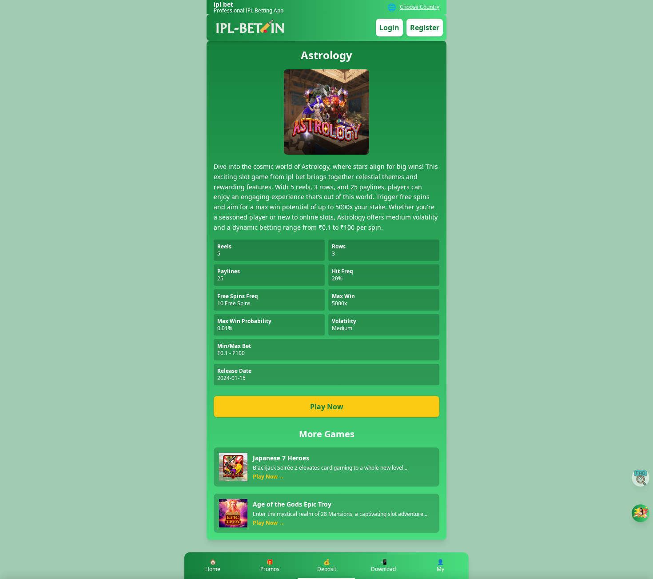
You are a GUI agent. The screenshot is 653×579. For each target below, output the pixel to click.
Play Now (326, 406)
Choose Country (419, 7)
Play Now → (268, 476)
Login (389, 27)
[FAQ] (640, 478)
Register (424, 27)
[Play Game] (640, 513)
